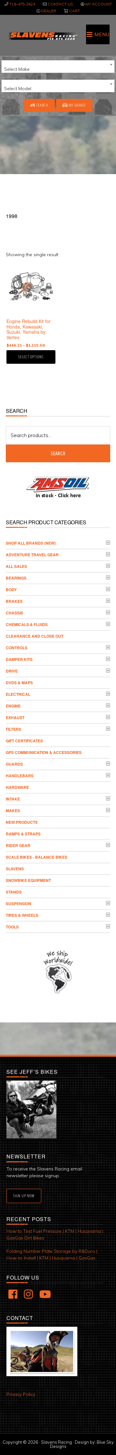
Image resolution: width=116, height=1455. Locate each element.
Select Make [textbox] (17, 69)
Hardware (17, 787)
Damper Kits (19, 659)
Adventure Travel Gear (32, 555)
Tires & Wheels (22, 915)
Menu (102, 34)
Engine (13, 706)
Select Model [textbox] (17, 88)
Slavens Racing (42, 35)
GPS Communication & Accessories (44, 752)
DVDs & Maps (19, 683)
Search (41, 105)
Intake (13, 799)
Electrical (18, 694)
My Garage (77, 105)
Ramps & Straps (23, 834)
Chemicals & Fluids (27, 624)
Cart (74, 10)
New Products (22, 822)
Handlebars (20, 776)
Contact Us (60, 4)
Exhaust (15, 717)
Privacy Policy (20, 1394)
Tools (12, 927)
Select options (31, 357)
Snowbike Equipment (28, 880)
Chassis (14, 613)
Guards (14, 764)
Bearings (16, 578)
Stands (14, 892)
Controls (16, 648)
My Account (98, 4)
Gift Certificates (24, 741)
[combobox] (58, 66)
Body (11, 589)
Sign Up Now (23, 1196)
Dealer (48, 10)
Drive (12, 671)
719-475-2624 (22, 4)
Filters (13, 729)
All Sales (16, 566)
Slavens (15, 869)
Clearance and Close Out (34, 636)
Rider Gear (18, 845)
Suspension (18, 903)
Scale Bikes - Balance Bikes (36, 857)
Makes (13, 810)
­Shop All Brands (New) (31, 543)
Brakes (14, 601)
